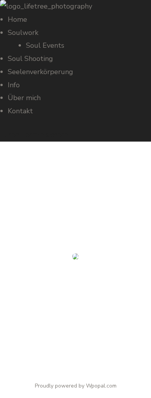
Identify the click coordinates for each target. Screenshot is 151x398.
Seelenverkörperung (40, 71)
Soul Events (45, 45)
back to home (76, 349)
